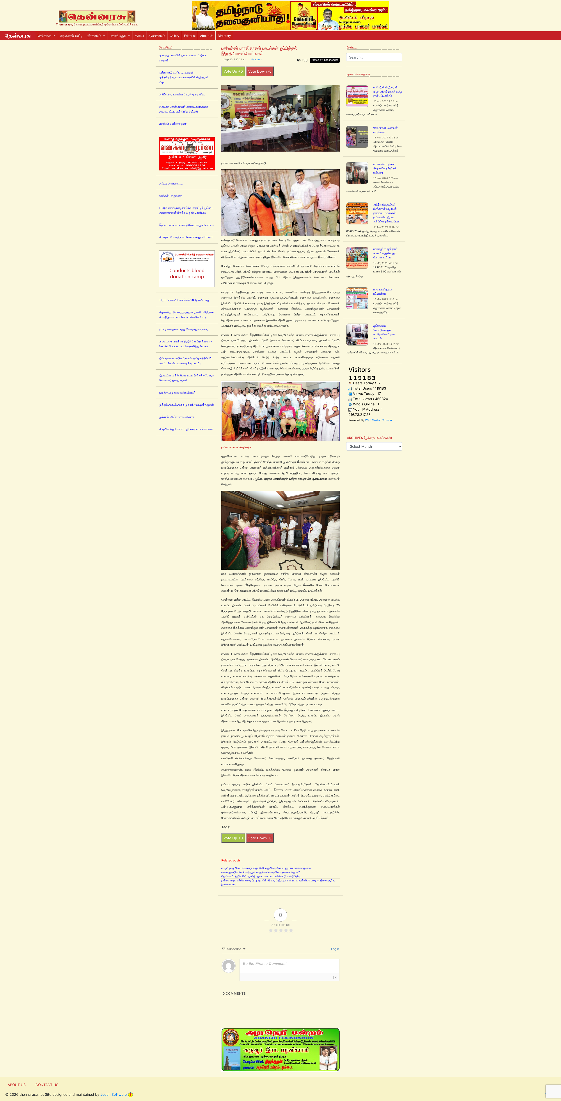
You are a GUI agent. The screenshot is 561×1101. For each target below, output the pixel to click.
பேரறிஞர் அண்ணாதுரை (173, 123)
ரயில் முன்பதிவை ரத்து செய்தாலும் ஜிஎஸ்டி (183, 329)
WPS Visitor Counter (378, 420)
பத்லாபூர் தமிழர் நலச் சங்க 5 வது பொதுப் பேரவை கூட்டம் (385, 253)
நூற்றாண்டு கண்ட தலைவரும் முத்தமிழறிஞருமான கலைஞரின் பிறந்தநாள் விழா (183, 77)
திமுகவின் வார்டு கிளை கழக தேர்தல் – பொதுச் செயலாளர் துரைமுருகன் (186, 378)
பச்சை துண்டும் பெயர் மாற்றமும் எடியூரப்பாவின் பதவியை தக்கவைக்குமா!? (260, 872)
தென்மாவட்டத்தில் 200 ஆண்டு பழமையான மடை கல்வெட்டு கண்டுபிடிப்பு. (261, 876)
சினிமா (139, 36)
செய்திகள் (44, 36)
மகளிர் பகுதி (118, 36)
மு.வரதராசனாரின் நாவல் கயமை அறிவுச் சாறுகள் (182, 58)
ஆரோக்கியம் (157, 36)
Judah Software (113, 1094)
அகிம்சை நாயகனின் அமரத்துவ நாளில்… (182, 94)
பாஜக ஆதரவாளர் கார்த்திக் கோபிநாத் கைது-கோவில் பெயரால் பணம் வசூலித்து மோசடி (185, 344)
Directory (224, 36)
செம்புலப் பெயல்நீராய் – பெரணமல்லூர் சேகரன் (186, 237)
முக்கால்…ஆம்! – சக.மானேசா (176, 417)
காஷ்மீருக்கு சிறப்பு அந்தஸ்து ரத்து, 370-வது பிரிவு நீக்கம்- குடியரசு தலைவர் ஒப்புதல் (266, 868)
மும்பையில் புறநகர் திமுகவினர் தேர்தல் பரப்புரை (384, 168)
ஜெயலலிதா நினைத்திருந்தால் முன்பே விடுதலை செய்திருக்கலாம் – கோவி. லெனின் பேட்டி (186, 314)
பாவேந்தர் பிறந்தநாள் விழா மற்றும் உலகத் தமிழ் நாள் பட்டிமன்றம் (387, 91)
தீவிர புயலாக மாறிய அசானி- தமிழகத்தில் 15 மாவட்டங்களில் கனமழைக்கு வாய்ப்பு (185, 361)
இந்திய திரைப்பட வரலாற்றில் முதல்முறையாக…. (186, 225)
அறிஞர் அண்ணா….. (171, 183)
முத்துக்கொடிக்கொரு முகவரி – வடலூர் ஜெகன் (186, 404)
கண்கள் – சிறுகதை (170, 195)
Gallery (174, 36)
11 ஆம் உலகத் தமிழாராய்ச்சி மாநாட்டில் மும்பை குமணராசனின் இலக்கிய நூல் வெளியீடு (186, 210)
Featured (256, 59)
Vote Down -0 (260, 71)
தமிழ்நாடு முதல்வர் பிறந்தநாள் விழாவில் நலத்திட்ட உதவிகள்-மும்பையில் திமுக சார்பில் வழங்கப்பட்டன (386, 213)
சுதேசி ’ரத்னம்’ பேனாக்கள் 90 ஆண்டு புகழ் (184, 300)
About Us (206, 36)
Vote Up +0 (233, 71)
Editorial (189, 36)
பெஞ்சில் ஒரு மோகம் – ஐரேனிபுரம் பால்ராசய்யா (186, 429)
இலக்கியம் (94, 36)
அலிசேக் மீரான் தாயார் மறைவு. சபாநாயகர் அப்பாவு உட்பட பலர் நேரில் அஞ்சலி (183, 109)
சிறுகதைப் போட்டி (71, 36)
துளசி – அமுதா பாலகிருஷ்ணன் (177, 392)
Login (334, 949)
